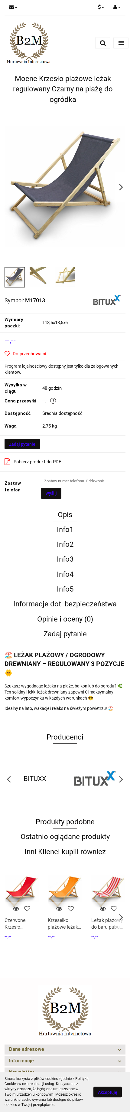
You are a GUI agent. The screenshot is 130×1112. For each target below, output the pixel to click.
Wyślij (51, 493)
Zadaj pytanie (22, 444)
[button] (65, 1050)
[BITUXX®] (107, 299)
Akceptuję (107, 1092)
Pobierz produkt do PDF (37, 461)
